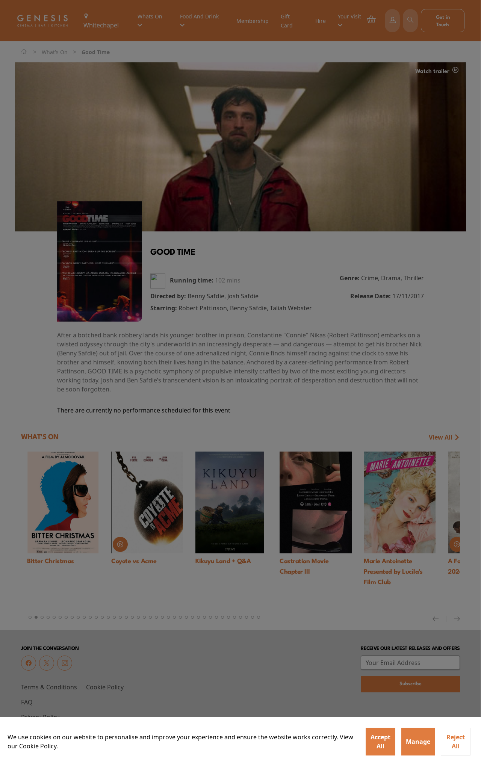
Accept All (380, 741)
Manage (418, 741)
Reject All (455, 741)
